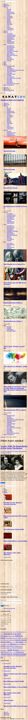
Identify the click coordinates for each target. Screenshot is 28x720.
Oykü (8, 25)
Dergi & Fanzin (10, 12)
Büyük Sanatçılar (11, 244)
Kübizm (8, 246)
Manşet (9, 451)
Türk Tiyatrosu (12, 652)
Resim (5, 62)
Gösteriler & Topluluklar (12, 51)
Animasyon (9, 72)
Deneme (9, 10)
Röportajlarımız (4, 650)
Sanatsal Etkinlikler (11, 330)
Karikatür (9, 328)
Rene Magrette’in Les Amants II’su (14, 264)
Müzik (5, 44)
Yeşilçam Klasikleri (11, 71)
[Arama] (1, 1)
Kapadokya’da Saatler (11, 188)
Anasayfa (6, 4)
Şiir (7, 8)
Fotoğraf (6, 31)
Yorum (5, 491)
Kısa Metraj (9, 79)
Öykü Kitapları (10, 37)
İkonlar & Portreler (11, 74)
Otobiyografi (10, 24)
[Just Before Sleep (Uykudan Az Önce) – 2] (15, 203)
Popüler (5, 489)
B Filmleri (9, 75)
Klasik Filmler (10, 82)
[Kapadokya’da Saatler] (15, 185)
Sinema (5, 64)
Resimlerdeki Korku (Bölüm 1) (13, 321)
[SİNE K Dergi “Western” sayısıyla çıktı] (15, 343)
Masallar (9, 21)
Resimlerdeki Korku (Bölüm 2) (13, 303)
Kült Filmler (9, 80)
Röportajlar (9, 58)
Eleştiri (8, 14)
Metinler (9, 56)
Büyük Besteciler (11, 47)
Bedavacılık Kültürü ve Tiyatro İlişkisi (15, 541)
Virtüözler (9, 60)
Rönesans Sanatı (10, 247)
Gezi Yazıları (10, 16)
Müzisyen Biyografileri (12, 55)
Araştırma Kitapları (11, 35)
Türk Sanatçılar (10, 59)
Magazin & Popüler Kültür (13, 83)
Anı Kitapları (10, 33)
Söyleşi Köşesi (10, 28)
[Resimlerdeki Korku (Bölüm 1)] (15, 318)
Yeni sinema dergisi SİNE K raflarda (15, 410)
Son (4, 488)
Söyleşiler (9, 67)
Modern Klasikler (11, 66)
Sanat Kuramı (10, 329)
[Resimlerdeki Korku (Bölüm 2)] (15, 299)
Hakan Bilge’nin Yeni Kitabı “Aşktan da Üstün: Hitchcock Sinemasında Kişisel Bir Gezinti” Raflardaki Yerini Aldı (15, 389)
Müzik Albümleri (11, 54)
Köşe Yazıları (10, 17)
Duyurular (9, 326)
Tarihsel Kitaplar (10, 41)
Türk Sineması (10, 68)
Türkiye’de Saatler (9, 169)
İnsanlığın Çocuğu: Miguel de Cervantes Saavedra (13, 503)
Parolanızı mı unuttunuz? (9, 608)
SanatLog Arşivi (4, 586)
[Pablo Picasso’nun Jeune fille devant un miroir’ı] (15, 279)
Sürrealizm (9, 248)
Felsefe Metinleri (10, 39)
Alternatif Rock (10, 45)
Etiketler (6, 492)
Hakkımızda (6, 5)
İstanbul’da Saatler (9, 151)
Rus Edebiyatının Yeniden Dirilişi (14, 529)
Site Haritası (6, 714)
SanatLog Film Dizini (9, 85)
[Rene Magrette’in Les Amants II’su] (15, 261)
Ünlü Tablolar (10, 243)
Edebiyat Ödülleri (11, 13)
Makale (8, 20)
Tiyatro (24, 650)
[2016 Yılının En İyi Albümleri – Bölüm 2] (15, 363)
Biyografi (9, 9)
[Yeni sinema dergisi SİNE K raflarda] (15, 407)
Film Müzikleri (10, 49)
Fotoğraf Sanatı (10, 134)
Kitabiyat (6, 32)
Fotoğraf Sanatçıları (11, 132)
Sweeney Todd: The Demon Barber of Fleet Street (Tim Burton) (14, 447)
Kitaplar (8, 18)
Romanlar (9, 40)
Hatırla (7, 605)
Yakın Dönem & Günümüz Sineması (15, 70)
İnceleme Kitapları (11, 36)
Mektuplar (9, 23)
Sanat (5, 63)
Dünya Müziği (10, 48)
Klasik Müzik (10, 52)
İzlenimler (9, 131)
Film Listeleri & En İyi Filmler (14, 78)
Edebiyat (6, 6)
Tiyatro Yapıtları (10, 43)
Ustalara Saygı (10, 29)
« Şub (2, 625)
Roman (8, 27)
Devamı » (3, 482)
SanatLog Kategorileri (6, 592)
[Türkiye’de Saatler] (15, 166)
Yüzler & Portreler (11, 135)
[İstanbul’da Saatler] (15, 148)
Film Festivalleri (10, 76)
